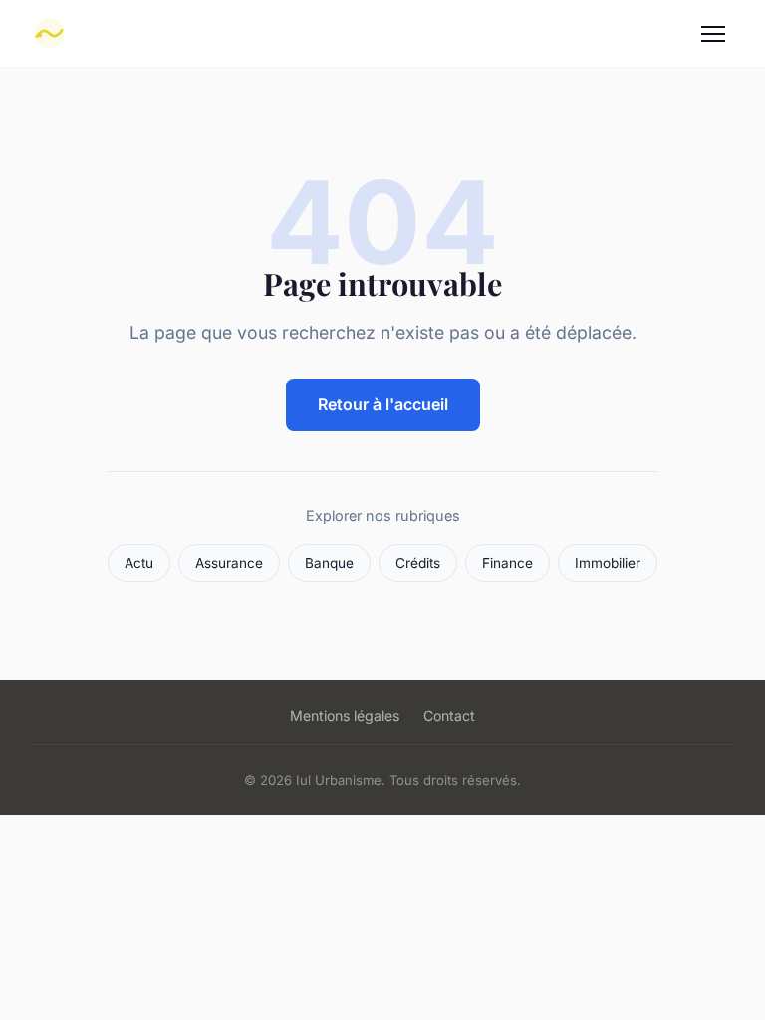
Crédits (417, 563)
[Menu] (713, 34)
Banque (329, 563)
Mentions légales (344, 715)
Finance (507, 563)
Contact (449, 715)
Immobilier (607, 563)
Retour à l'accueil (383, 404)
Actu (139, 563)
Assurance (229, 563)
